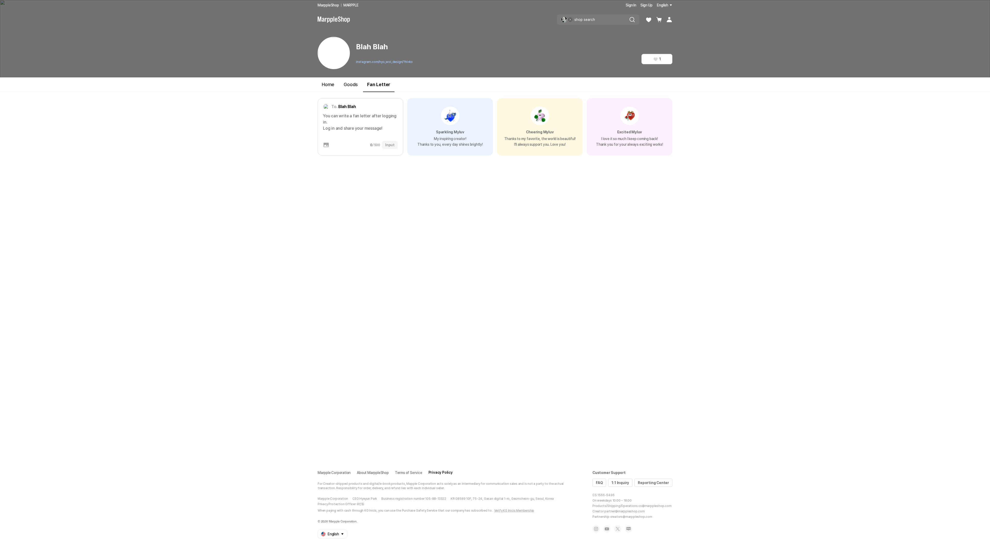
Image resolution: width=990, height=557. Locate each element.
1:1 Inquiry (620, 483)
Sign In (631, 5)
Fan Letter (378, 84)
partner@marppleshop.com (624, 511)
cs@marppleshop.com (654, 506)
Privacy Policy (440, 472)
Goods (351, 84)
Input (390, 145)
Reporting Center (653, 483)
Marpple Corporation (334, 473)
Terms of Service (408, 473)
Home (328, 84)
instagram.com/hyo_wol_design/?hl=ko (384, 62)
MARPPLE (351, 5)
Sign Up (646, 5)
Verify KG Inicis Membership (514, 510)
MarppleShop (328, 5)
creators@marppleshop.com (631, 517)
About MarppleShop (373, 473)
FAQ (599, 483)
